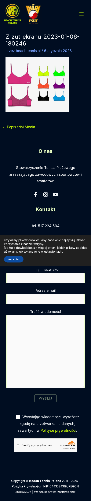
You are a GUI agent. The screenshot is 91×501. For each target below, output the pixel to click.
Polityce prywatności (58, 430)
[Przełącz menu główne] (81, 14)
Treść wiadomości (45, 312)
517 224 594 (48, 226)
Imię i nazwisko (45, 269)
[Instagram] (45, 194)
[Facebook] (35, 194)
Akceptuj (13, 259)
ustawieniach (53, 251)
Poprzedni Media (18, 127)
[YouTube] (55, 194)
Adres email (46, 290)
